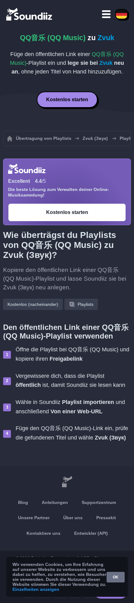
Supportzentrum (99, 502)
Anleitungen (55, 502)
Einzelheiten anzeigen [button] (35, 589)
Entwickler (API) (91, 533)
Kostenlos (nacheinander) (32, 304)
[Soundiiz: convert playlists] (67, 482)
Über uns (73, 517)
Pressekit (106, 517)
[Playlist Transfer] (29, 14)
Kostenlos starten (67, 99)
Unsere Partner (34, 517)
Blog (23, 502)
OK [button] (115, 577)
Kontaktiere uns (43, 533)
